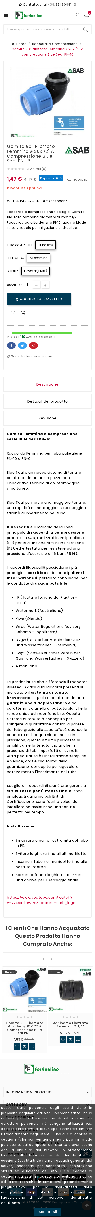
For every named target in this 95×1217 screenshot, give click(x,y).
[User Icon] (77, 15)
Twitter (22, 345)
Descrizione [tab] (47, 384)
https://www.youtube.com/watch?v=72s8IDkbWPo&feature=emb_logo (41, 900)
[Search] (85, 29)
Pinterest (33, 345)
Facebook (11, 345)
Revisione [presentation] (48, 418)
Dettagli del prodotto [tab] (47, 401)
